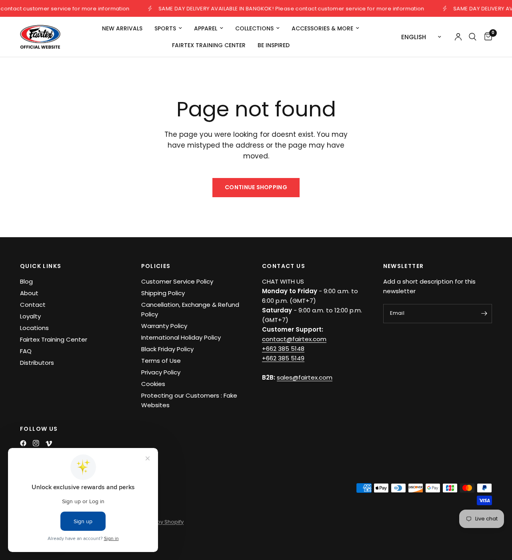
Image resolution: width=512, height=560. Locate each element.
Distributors (37, 362)
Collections (254, 28)
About (29, 293)
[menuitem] (122, 28)
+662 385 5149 (283, 358)
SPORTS (165, 28)
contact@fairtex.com (294, 339)
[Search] (472, 37)
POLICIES (156, 266)
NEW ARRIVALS (122, 28)
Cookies (153, 384)
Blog (26, 281)
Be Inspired (274, 45)
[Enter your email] (484, 313)
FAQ (26, 351)
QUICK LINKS (40, 266)
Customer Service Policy (177, 281)
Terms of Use (161, 360)
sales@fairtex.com (304, 377)
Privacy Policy (160, 372)
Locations (34, 328)
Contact (33, 304)
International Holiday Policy (181, 337)
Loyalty (30, 316)
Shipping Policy (163, 293)
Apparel (205, 28)
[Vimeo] (49, 443)
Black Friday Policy (167, 349)
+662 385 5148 (283, 348)
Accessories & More (322, 28)
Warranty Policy (164, 326)
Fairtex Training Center (209, 45)
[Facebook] (23, 443)
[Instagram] (36, 443)
